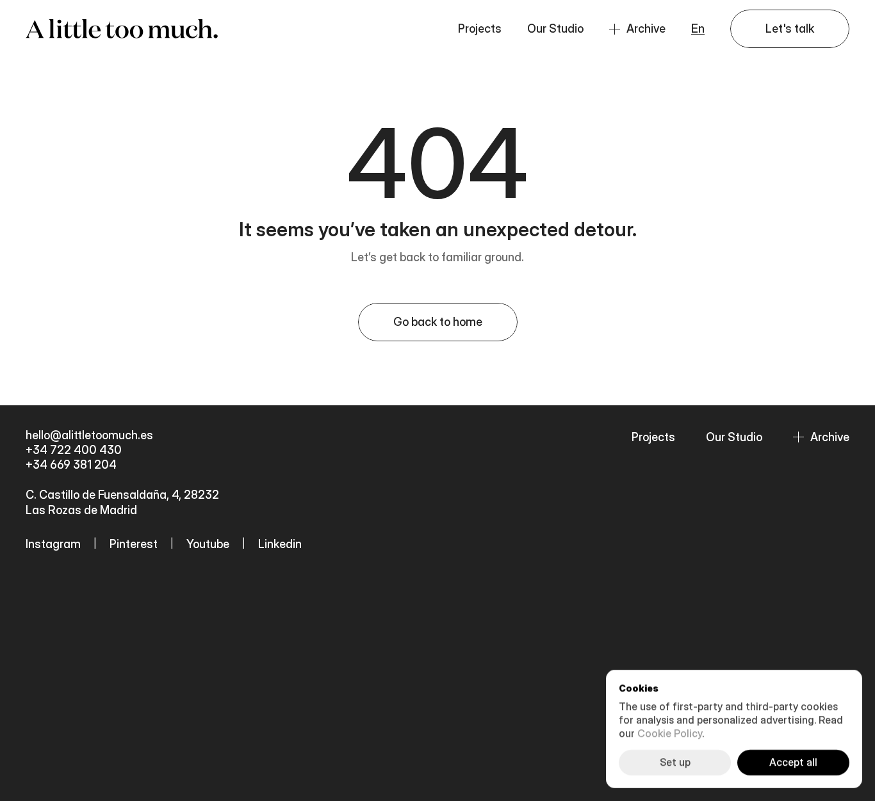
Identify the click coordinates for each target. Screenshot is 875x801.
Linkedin (280, 544)
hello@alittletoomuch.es (91, 435)
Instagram (53, 544)
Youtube (207, 544)
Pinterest (134, 544)
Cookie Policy (669, 733)
